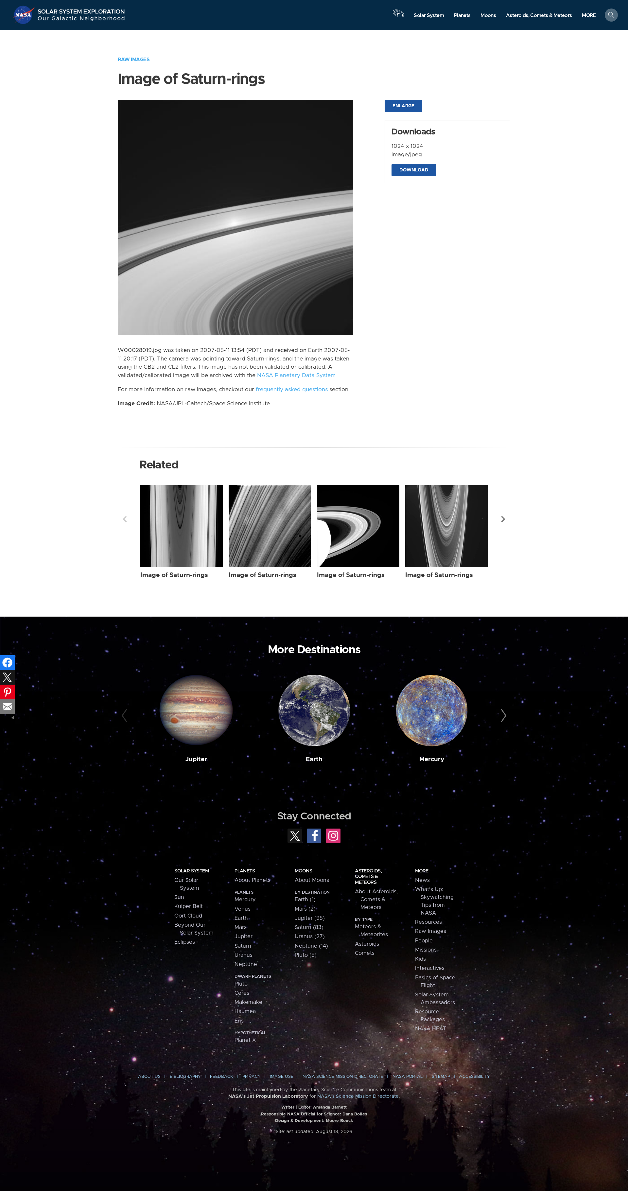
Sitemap (441, 1077)
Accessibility (474, 1077)
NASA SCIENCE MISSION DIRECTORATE (343, 1077)
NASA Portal (407, 1077)
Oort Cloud (188, 916)
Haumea (245, 1011)
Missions (426, 950)
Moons (303, 870)
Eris (239, 1021)
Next (503, 519)
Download (413, 170)
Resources (428, 922)
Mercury (431, 759)
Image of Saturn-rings (174, 575)
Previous (125, 519)
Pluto (241, 984)
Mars (241, 927)
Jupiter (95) (310, 918)
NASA (24, 15)
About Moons (312, 880)
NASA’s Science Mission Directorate (358, 1096)
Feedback (221, 1077)
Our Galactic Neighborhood (81, 20)
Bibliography (185, 1077)
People (424, 940)
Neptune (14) (311, 946)
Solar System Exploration (81, 10)
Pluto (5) (306, 955)
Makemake (248, 1002)
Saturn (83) (309, 927)
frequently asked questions (292, 390)
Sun (179, 897)
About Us (149, 1077)
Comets (365, 953)
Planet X (245, 1040)
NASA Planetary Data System (296, 375)
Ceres (242, 993)
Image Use (281, 1077)
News (422, 880)
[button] (589, 15)
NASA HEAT (430, 1028)
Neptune (246, 964)
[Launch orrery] (398, 16)
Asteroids (367, 944)
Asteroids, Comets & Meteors (368, 876)
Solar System (191, 870)
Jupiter (196, 759)
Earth (314, 759)
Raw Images (133, 59)
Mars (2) (305, 909)
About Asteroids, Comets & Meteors (376, 899)
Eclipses (184, 942)
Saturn (243, 946)
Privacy (251, 1077)
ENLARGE (403, 106)
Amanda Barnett (330, 1107)
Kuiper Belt (188, 906)
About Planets (252, 880)
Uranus (244, 955)
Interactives (430, 968)
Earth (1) (305, 899)
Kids (420, 959)
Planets (245, 870)
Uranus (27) (310, 936)
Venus (243, 909)
